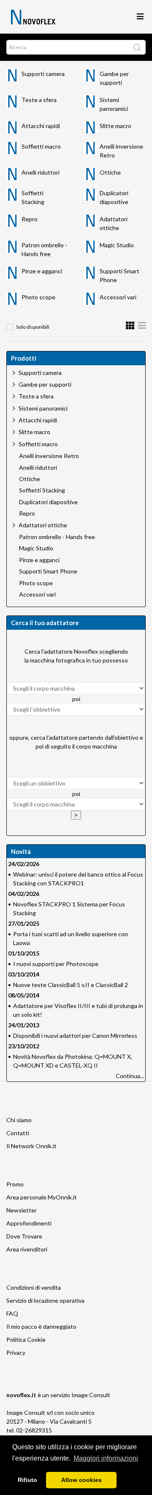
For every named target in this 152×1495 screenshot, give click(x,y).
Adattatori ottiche (43, 525)
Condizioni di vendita (33, 1287)
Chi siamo (19, 1119)
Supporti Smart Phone (48, 571)
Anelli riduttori (41, 172)
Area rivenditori (26, 1249)
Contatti (17, 1132)
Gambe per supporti (45, 384)
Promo (15, 1184)
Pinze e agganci (42, 271)
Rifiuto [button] (27, 1480)
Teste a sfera (39, 99)
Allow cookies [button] (81, 1480)
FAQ (12, 1313)
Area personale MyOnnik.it (41, 1197)
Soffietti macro (41, 146)
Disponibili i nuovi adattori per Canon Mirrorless (75, 1035)
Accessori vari (118, 297)
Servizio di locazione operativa (45, 1300)
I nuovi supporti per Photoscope (55, 963)
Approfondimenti (29, 1223)
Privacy (15, 1352)
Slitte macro (115, 125)
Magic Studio (117, 245)
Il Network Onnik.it (31, 1145)
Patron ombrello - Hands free (57, 537)
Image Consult (90, 1394)
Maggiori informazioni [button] (105, 1458)
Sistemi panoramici (43, 408)
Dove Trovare (24, 1236)
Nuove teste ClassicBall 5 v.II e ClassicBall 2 (70, 984)
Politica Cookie (26, 1339)
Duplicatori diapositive (48, 502)
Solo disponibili (32, 327)
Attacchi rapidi (41, 125)
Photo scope (38, 297)
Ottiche (110, 172)
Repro (30, 219)
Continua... (130, 1075)
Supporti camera (43, 73)
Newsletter (21, 1210)
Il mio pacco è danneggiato (41, 1326)
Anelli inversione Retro (49, 456)
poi (76, 698)
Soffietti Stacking (42, 490)
